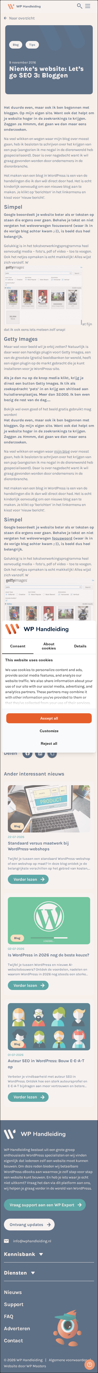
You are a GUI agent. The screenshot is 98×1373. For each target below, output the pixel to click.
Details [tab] (80, 646)
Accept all (49, 718)
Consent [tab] (17, 646)
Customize (49, 731)
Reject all (49, 743)
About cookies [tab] (49, 646)
